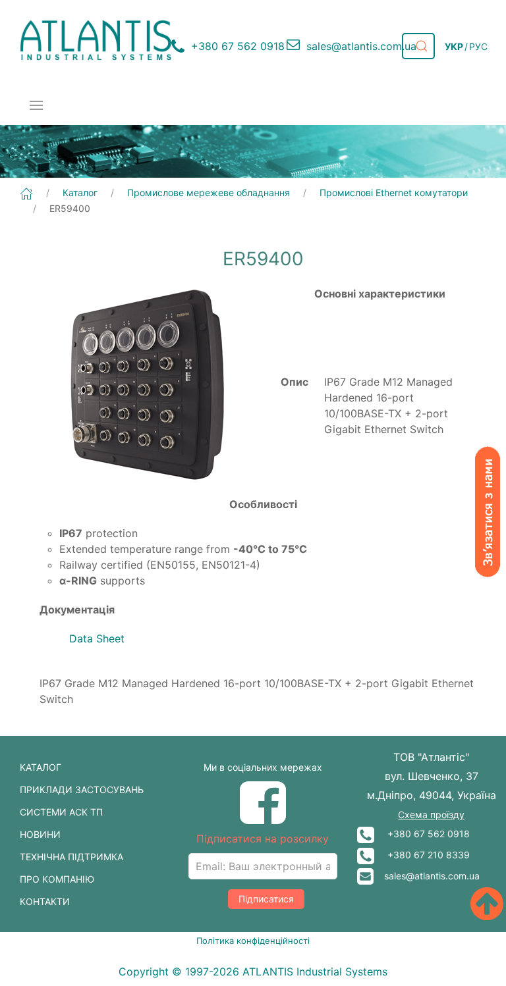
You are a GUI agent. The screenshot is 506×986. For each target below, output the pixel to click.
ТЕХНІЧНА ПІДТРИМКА (71, 856)
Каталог (80, 192)
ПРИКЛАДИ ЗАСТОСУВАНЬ (82, 789)
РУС (478, 46)
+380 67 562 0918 (422, 833)
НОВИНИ (40, 834)
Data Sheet (97, 638)
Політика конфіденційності (253, 940)
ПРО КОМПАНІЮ (57, 879)
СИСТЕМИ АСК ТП (61, 811)
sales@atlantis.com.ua (427, 875)
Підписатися (266, 898)
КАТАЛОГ (40, 767)
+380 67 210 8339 (422, 854)
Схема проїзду (431, 814)
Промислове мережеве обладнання (208, 192)
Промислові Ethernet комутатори (394, 192)
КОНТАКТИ (45, 901)
